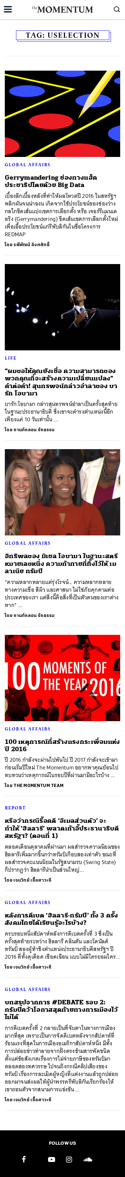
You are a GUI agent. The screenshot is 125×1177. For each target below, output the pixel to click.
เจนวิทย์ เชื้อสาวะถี (32, 880)
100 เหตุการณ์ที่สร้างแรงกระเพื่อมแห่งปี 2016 (62, 745)
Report (15, 808)
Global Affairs (28, 165)
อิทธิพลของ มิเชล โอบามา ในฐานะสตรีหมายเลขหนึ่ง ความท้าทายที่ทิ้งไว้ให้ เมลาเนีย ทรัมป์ (61, 563)
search (117, 9)
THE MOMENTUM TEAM (38, 785)
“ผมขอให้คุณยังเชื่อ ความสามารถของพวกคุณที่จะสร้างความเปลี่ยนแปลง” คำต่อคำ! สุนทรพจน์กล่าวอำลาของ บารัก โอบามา (61, 382)
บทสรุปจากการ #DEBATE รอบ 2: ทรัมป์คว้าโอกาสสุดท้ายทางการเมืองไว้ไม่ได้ (61, 1009)
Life (11, 358)
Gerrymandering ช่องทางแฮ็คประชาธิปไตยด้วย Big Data (51, 181)
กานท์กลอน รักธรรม (34, 429)
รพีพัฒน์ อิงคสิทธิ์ (31, 244)
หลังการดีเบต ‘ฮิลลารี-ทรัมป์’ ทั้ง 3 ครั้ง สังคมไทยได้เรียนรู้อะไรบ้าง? (61, 919)
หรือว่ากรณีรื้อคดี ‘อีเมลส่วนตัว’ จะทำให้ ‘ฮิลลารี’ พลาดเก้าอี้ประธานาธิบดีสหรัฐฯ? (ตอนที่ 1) (62, 828)
